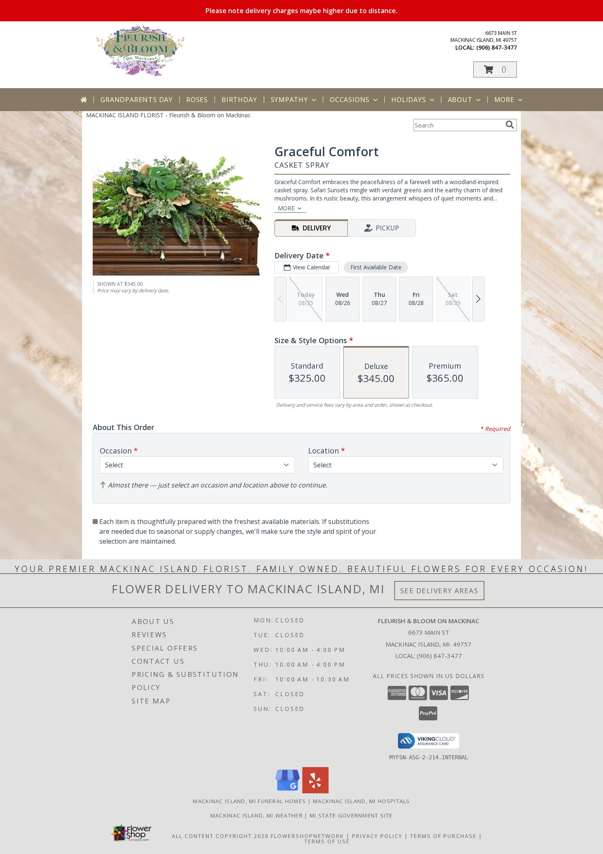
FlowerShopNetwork (307, 836)
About (460, 99)
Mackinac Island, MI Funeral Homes (249, 801)
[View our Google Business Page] (287, 791)
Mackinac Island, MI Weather (256, 815)
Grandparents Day (136, 99)
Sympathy (289, 99)
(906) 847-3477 (496, 47)
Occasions (350, 99)
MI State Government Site (351, 815)
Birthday (239, 99)
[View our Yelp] (315, 791)
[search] (509, 124)
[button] (495, 69)
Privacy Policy (377, 836)
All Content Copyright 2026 (220, 836)
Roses (197, 99)
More (504, 99)
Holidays (408, 99)
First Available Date (376, 267)
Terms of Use (327, 841)
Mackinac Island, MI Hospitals (361, 801)
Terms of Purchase (443, 836)
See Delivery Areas (439, 590)
